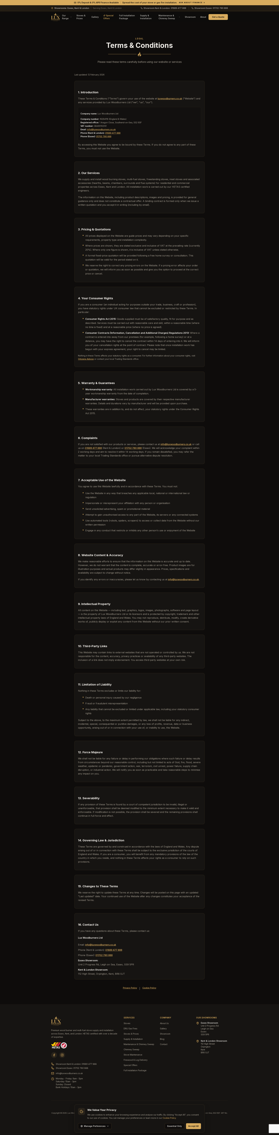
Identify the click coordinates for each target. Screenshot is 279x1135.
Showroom (190, 17)
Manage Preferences (94, 1126)
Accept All (193, 1126)
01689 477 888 (112, 133)
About (203, 17)
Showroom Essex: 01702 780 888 (72, 1068)
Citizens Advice (86, 359)
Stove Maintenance (133, 1054)
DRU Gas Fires (130, 1028)
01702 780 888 (103, 136)
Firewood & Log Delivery (135, 1060)
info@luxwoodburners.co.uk (101, 129)
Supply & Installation (146, 17)
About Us (164, 1023)
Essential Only (174, 1126)
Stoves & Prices (80, 17)
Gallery (95, 17)
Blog (162, 1039)
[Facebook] (54, 1055)
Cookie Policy (149, 988)
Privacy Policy (130, 988)
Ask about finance (191, 2)
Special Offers (108, 17)
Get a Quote (218, 17)
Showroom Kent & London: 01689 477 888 (76, 1064)
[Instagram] (62, 1055)
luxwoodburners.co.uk (170, 98)
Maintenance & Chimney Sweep (167, 17)
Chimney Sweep (131, 1049)
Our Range (65, 17)
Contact (163, 1044)
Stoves (127, 1023)
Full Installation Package (127, 17)
